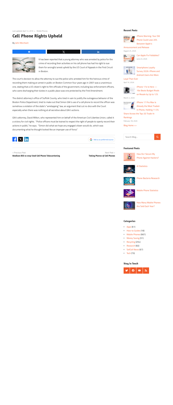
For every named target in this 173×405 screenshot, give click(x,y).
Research (131, 245)
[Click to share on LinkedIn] (26, 140)
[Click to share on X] (20, 140)
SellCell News (133, 249)
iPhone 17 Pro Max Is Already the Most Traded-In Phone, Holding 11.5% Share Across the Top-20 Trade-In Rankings (142, 110)
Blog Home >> (130, 125)
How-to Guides (133, 230)
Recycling (131, 242)
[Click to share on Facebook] (14, 140)
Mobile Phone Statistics (147, 190)
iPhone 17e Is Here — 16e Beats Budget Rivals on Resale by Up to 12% (148, 90)
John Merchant (21, 43)
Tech (129, 253)
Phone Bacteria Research (148, 178)
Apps (129, 226)
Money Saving (133, 238)
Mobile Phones (42, 31)
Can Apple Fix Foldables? (148, 55)
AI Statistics (142, 166)
